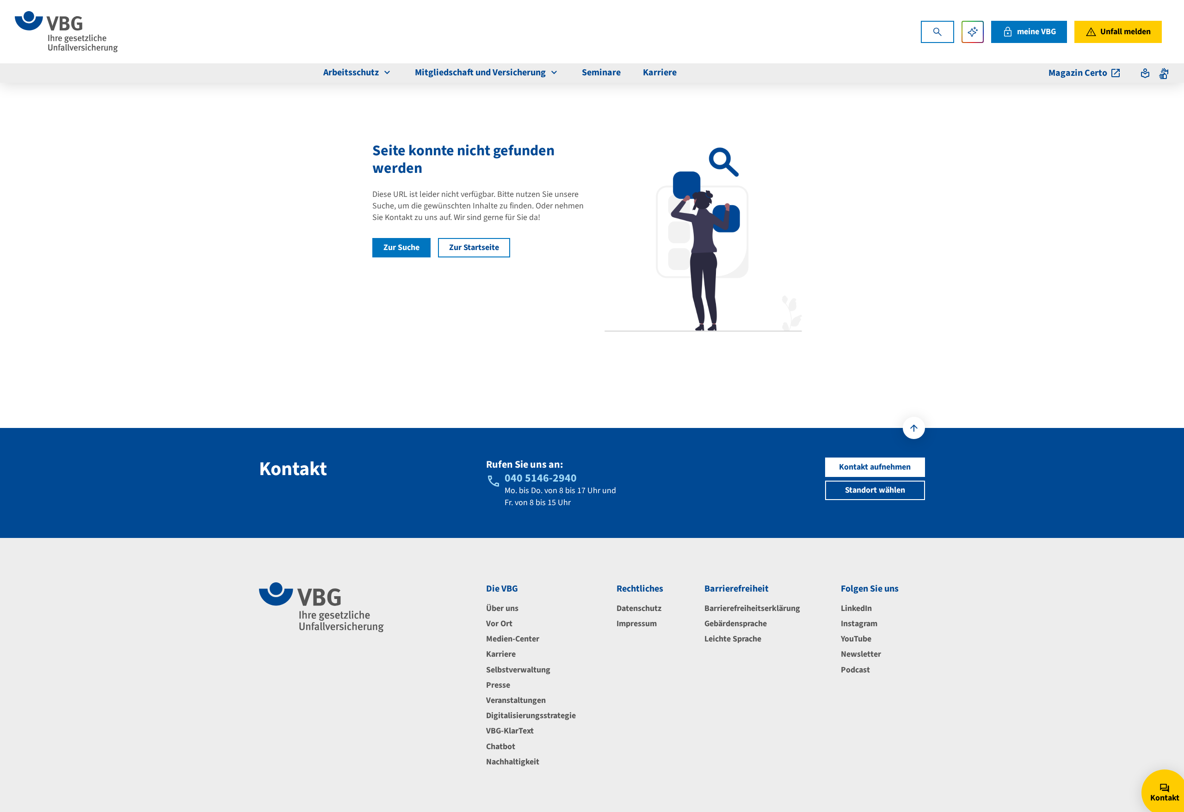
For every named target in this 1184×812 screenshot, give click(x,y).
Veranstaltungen (516, 700)
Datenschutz (639, 608)
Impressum (637, 623)
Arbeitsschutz (351, 72)
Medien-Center (512, 639)
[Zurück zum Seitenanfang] (914, 428)
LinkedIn (856, 608)
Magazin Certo (1077, 73)
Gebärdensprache (735, 623)
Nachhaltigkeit (512, 762)
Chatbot (500, 746)
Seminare (601, 72)
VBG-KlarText (510, 731)
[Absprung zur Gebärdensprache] (1163, 73)
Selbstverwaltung (518, 670)
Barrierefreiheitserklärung (752, 608)
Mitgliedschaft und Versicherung (480, 72)
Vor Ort (499, 623)
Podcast (855, 670)
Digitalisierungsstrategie (531, 715)
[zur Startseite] (66, 31)
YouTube (856, 639)
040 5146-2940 (541, 478)
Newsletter (861, 654)
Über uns (502, 608)
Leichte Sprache (732, 639)
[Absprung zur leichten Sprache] (1145, 73)
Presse (498, 685)
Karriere (660, 72)
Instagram (859, 623)
